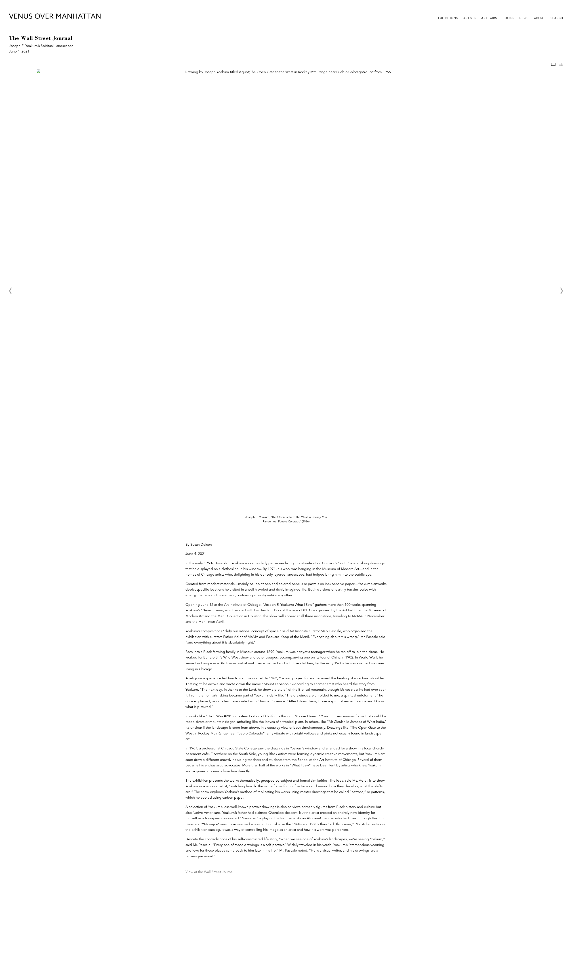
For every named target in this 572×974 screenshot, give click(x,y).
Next (561, 291)
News (523, 18)
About (539, 18)
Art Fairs (489, 18)
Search (557, 18)
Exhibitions (448, 18)
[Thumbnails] (561, 64)
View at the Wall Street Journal (209, 872)
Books (508, 18)
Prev (11, 291)
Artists (469, 18)
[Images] (553, 64)
